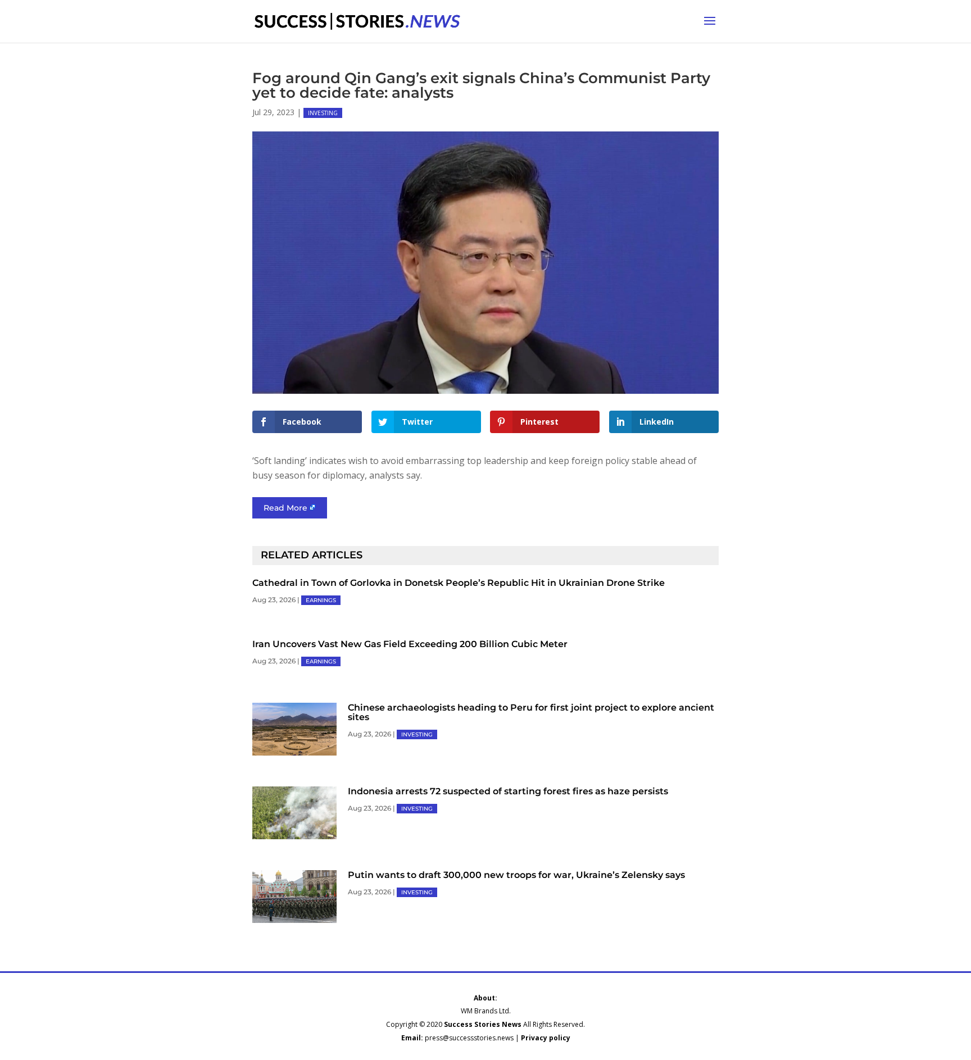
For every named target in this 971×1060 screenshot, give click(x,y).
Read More (285, 508)
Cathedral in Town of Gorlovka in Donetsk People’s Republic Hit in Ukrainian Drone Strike (458, 582)
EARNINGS (321, 600)
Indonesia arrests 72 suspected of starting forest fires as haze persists (508, 791)
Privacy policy (545, 1038)
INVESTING (323, 113)
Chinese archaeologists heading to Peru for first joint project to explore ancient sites (531, 712)
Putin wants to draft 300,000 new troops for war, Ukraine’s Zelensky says (516, 875)
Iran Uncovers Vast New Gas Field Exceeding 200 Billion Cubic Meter (410, 644)
